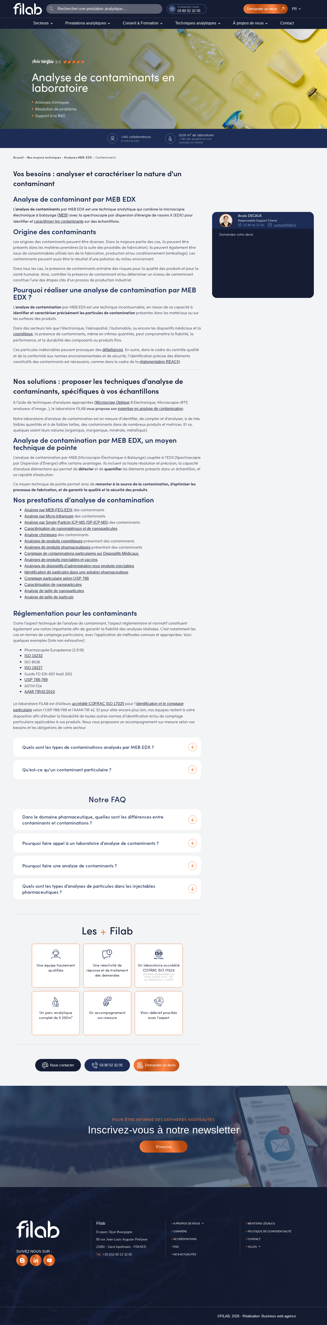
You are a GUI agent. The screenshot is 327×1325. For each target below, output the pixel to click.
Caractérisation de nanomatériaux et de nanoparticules (70, 529)
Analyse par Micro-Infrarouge (48, 516)
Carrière (180, 1231)
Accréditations (185, 1239)
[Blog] (22, 1260)
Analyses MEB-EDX (78, 157)
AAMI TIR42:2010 (39, 692)
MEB (63, 215)
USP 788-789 (36, 680)
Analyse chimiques (40, 535)
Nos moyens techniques (44, 157)
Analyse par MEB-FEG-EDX (48, 510)
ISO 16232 (33, 656)
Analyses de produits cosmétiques (53, 541)
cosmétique (23, 334)
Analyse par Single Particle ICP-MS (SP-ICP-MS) (66, 522)
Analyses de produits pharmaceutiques (57, 547)
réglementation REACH (160, 362)
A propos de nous (186, 1223)
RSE (176, 1246)
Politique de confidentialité (269, 1231)
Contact (254, 1239)
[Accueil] (27, 8)
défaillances (112, 350)
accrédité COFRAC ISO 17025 (98, 704)
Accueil (18, 157)
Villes (252, 1246)
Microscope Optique (113, 402)
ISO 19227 (33, 668)
